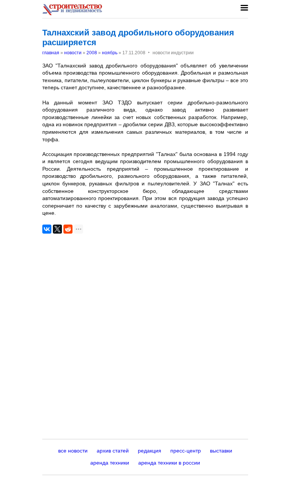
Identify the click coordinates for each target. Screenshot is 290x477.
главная (50, 52)
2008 (91, 52)
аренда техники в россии (169, 463)
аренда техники (109, 463)
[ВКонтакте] (46, 229)
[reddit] (67, 229)
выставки (221, 451)
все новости (73, 451)
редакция (149, 451)
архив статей (113, 451)
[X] (57, 229)
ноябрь (109, 52)
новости (73, 52)
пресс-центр (185, 451)
